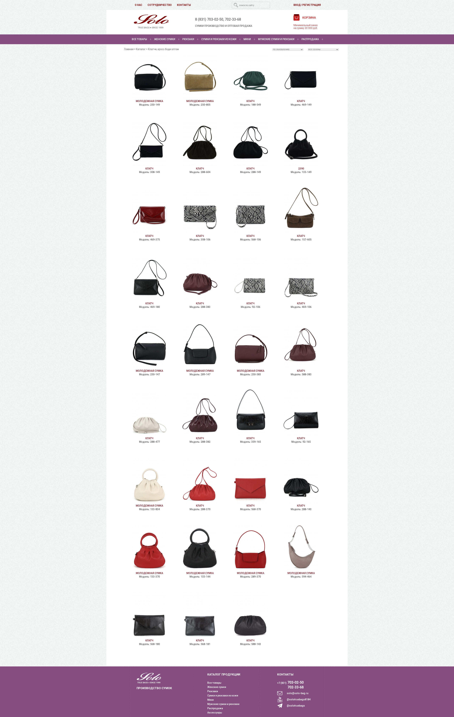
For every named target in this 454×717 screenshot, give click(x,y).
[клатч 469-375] (149, 210)
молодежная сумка (149, 101)
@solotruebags (296, 705)
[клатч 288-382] (199, 412)
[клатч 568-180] (149, 615)
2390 (301, 168)
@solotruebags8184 (299, 699)
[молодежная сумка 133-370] (149, 547)
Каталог (141, 49)
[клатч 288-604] (199, 143)
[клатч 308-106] (199, 210)
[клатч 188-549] (250, 75)
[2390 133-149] (301, 143)
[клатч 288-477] (149, 412)
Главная (129, 49)
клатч (250, 101)
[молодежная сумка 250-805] (199, 75)
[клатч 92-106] (250, 278)
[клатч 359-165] (250, 412)
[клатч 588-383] (301, 345)
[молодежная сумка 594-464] (301, 547)
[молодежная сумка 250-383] (250, 345)
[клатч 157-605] (301, 210)
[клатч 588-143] (250, 615)
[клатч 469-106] (301, 278)
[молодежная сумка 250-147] (149, 345)
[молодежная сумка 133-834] (149, 480)
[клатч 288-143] (301, 480)
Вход (297, 5)
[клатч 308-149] (149, 143)
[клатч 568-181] (199, 615)
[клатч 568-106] (250, 210)
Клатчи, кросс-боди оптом (163, 49)
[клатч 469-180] (149, 278)
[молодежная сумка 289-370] (250, 547)
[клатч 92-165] (301, 412)
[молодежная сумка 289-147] (199, 345)
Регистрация (311, 5)
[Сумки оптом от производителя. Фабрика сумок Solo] (150, 22)
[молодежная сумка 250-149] (149, 75)
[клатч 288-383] (199, 278)
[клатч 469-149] (301, 75)
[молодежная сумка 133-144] (199, 547)
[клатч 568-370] (250, 480)
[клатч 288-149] (250, 143)
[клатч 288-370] (199, 480)
